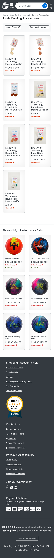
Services (9, 377)
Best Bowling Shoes (14, 391)
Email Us (12, 439)
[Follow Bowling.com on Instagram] (16, 488)
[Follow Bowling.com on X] (12, 488)
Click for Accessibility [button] (14, 469)
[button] (13, 27)
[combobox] (29, 5)
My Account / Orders (14, 368)
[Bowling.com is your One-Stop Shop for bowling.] (5, 5)
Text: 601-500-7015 (15, 443)
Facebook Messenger (16, 448)
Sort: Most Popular (38, 27)
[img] (32, 509)
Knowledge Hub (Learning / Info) (19, 382)
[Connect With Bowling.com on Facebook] (8, 488)
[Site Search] (44, 5)
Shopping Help (12, 372)
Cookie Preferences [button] (13, 465)
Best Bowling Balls (13, 386)
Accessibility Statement (15, 474)
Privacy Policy (11, 460)
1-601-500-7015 (17, 434)
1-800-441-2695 (15, 429)
